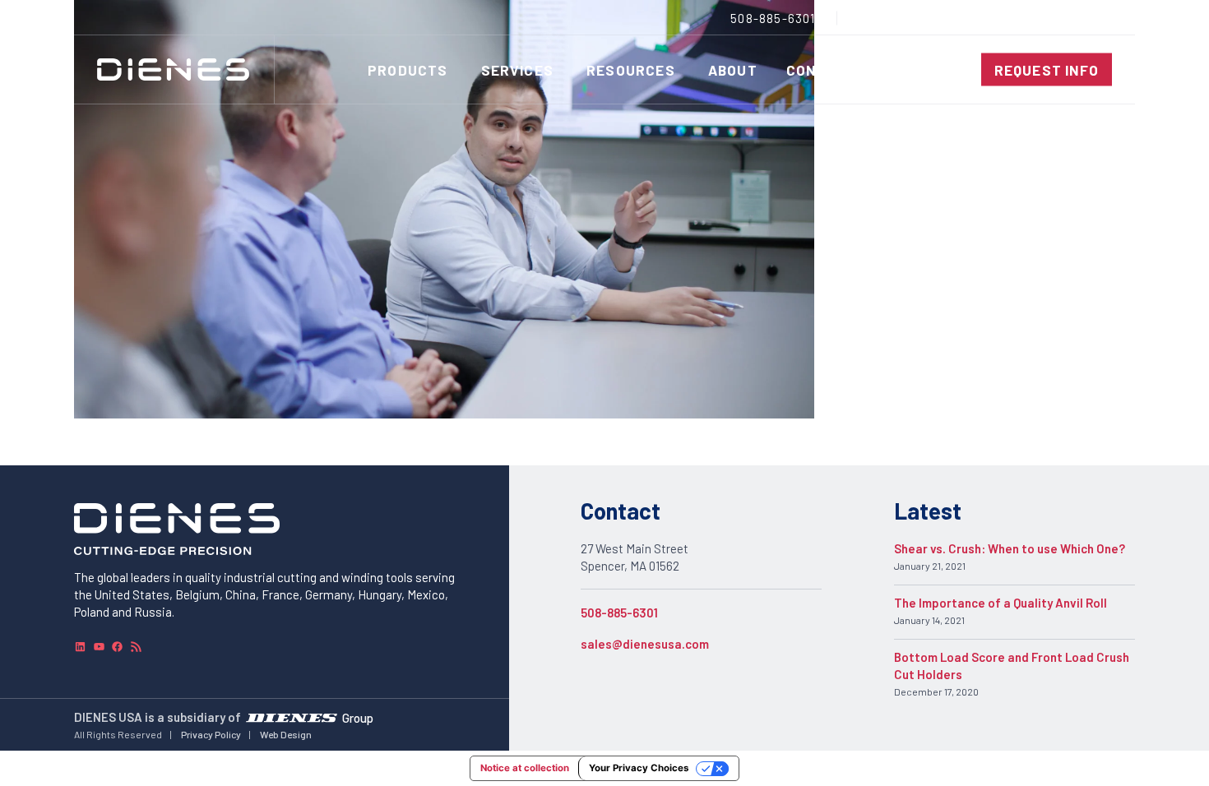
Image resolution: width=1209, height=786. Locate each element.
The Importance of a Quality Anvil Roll (1000, 602)
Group (357, 717)
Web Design (286, 734)
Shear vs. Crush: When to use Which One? (1009, 548)
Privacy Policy (211, 734)
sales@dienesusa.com (645, 643)
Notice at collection (524, 768)
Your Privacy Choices (638, 768)
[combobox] (1074, 17)
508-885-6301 (619, 612)
